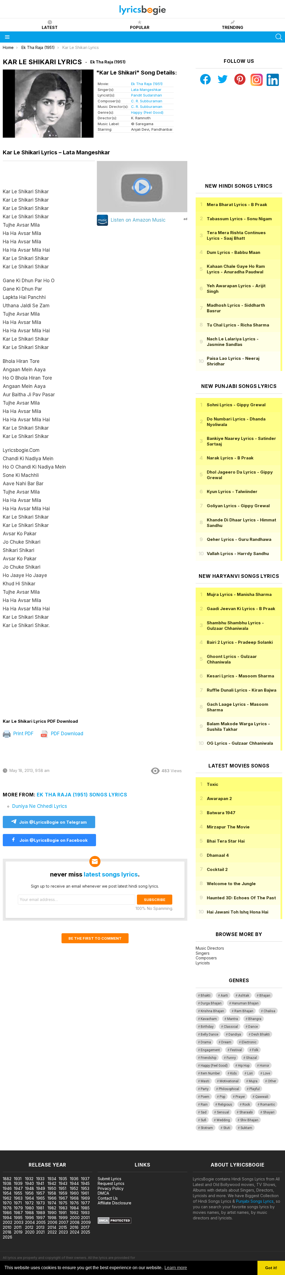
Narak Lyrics (230, 458)
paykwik (79, 1147)
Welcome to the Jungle (231, 883)
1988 (29, 1212)
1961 (85, 1193)
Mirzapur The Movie (228, 827)
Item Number (210, 1073)
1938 (7, 1183)
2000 (75, 1217)
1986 (7, 1212)
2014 (52, 1227)
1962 (7, 1198)
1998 (52, 1217)
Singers (203, 953)
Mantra (232, 1019)
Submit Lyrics (109, 1178)
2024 (74, 1232)
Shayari (268, 1112)
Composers (206, 957)
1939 (18, 1183)
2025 (85, 1232)
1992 (74, 1212)
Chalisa (269, 1011)
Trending (232, 27)
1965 (40, 1198)
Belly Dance (209, 1034)
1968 (74, 1198)
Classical (231, 1027)
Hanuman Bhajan (245, 1003)
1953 (85, 1188)
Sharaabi (246, 1112)
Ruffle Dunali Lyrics (241, 690)
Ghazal (251, 1058)
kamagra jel (98, 1147)
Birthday (207, 1027)
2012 (29, 1227)
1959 (63, 1193)
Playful (254, 1089)
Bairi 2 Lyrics (240, 642)
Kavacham (209, 1019)
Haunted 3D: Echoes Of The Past (241, 897)
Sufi (203, 1120)
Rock (246, 1104)
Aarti (224, 995)
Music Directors (210, 948)
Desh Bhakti (260, 1034)
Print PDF (22, 733)
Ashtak (243, 995)
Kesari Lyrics (240, 676)
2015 (63, 1227)
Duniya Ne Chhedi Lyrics (39, 806)
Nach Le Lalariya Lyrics (233, 341)
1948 (29, 1188)
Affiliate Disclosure (114, 1202)
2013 (40, 1227)
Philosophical (229, 1089)
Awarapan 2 (219, 798)
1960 (74, 1193)
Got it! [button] (271, 1268)
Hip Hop (243, 1066)
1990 (52, 1212)
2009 (86, 1222)
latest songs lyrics (111, 874)
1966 (52, 1198)
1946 (7, 1188)
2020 (30, 1232)
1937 (85, 1178)
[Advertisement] (49, 673)
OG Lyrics (240, 743)
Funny (231, 1058)
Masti (205, 1081)
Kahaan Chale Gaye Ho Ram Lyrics (236, 269)
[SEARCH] (279, 37)
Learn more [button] (175, 1267)
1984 (74, 1207)
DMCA (103, 1193)
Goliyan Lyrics (238, 505)
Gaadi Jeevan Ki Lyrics (241, 608)
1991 (63, 1212)
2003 (18, 1222)
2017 (85, 1227)
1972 (29, 1202)
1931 (17, 1178)
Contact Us (108, 1198)
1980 (29, 1207)
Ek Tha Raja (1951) (147, 83)
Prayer (240, 1097)
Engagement (210, 1050)
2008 (75, 1222)
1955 (18, 1193)
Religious (225, 1104)
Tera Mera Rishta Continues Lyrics (236, 235)
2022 (52, 1232)
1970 (7, 1202)
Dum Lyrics (233, 252)
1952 (74, 1188)
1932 (29, 1178)
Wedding (223, 1120)
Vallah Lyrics (238, 553)
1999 (63, 1217)
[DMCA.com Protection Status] (114, 1222)
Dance (253, 1027)
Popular (139, 27)
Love (266, 1073)
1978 (7, 1207)
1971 (18, 1202)
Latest (50, 27)
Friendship (208, 1058)
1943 (63, 1183)
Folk (255, 1050)
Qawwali (261, 1097)
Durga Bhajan (211, 1003)
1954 (7, 1193)
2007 (63, 1222)
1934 (52, 1178)
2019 (18, 1232)
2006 (52, 1222)
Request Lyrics (111, 1183)
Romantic (267, 1104)
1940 (29, 1183)
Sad (204, 1112)
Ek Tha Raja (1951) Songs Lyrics (82, 795)
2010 (7, 1227)
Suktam (246, 1128)
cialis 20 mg (10, 1147)
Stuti (226, 1128)
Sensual (223, 1112)
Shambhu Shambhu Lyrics (235, 625)
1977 (85, 1202)
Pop (222, 1097)
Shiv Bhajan (249, 1120)
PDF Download (66, 733)
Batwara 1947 (221, 812)
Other (272, 1081)
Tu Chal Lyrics (238, 325)
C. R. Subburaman (146, 101)
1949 (40, 1188)
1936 (74, 1178)
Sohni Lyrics (236, 404)
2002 (7, 1222)
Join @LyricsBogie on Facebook (53, 840)
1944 (74, 1183)
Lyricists (203, 962)
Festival (236, 1050)
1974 (52, 1202)
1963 (18, 1198)
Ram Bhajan (243, 1011)
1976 (74, 1202)
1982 (52, 1207)
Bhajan (264, 995)
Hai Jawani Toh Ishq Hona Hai (237, 912)
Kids (233, 1073)
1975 (63, 1202)
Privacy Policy (111, 1188)
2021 (40, 1232)
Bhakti (205, 995)
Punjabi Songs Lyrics (255, 1201)
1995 (18, 1217)
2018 (7, 1232)
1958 (52, 1193)
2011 (17, 1227)
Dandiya (235, 1034)
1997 (40, 1217)
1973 (40, 1202)
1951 (62, 1188)
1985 (85, 1207)
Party (204, 1089)
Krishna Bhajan (212, 1011)
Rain (204, 1104)
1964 (29, 1198)
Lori (250, 1073)
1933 (40, 1178)
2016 (74, 1227)
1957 (40, 1193)
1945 (85, 1183)
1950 (52, 1188)
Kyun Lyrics (232, 491)
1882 (7, 1178)
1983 (63, 1207)
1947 (18, 1188)
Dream (226, 1042)
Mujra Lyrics (239, 594)
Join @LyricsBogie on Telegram (53, 822)
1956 (29, 1193)
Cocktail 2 (217, 869)
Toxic (212, 784)
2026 (7, 1237)
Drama (206, 1042)
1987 (18, 1212)
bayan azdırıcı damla (51, 1147)
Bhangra (254, 1019)
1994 (7, 1217)
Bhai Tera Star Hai (226, 841)
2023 (63, 1232)
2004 (30, 1222)
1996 (29, 1217)
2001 (85, 1217)
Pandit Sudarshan (146, 95)
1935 (63, 1178)
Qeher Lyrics (239, 539)
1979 (18, 1207)
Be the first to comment (95, 938)
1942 (52, 1183)
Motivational (229, 1081)
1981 (40, 1207)
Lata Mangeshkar (146, 89)
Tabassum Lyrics (239, 218)
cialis (27, 1147)
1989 (40, 1212)
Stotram (207, 1128)
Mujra (253, 1081)
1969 (85, 1198)
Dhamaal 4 (218, 855)
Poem (205, 1097)
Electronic (249, 1042)
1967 (63, 1198)
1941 (40, 1183)
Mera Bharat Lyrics (237, 204)
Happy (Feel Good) (147, 112)
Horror (264, 1066)
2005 (41, 1222)
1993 (85, 1212)
